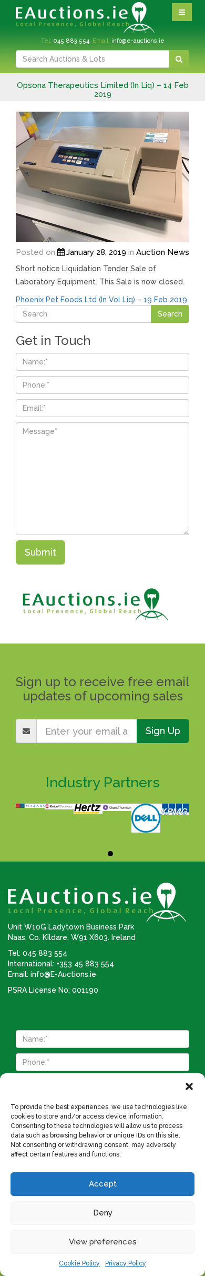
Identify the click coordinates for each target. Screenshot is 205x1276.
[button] (189, 1086)
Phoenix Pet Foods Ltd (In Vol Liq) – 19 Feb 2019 (101, 299)
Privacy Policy (125, 1263)
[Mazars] (30, 806)
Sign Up (163, 730)
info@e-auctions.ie (138, 40)
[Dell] (145, 818)
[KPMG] (174, 809)
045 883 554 (71, 40)
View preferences (103, 1242)
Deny (102, 1213)
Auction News (162, 252)
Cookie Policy (79, 1263)
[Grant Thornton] (116, 807)
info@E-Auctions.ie (63, 974)
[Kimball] (59, 806)
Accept (103, 1184)
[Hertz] (88, 809)
